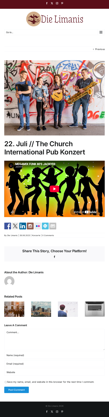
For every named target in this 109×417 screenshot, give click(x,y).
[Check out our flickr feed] (37, 226)
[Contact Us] (52, 226)
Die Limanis (12, 235)
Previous (100, 49)
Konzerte (36, 235)
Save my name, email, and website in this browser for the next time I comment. (50, 381)
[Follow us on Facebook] (7, 226)
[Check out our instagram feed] (30, 226)
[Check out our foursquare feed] (45, 226)
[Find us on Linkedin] (22, 226)
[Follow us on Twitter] (15, 226)
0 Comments (48, 235)
